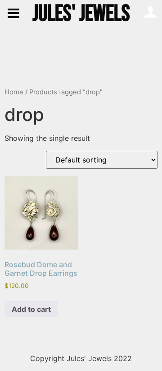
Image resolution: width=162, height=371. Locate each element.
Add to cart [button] (31, 309)
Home (13, 92)
